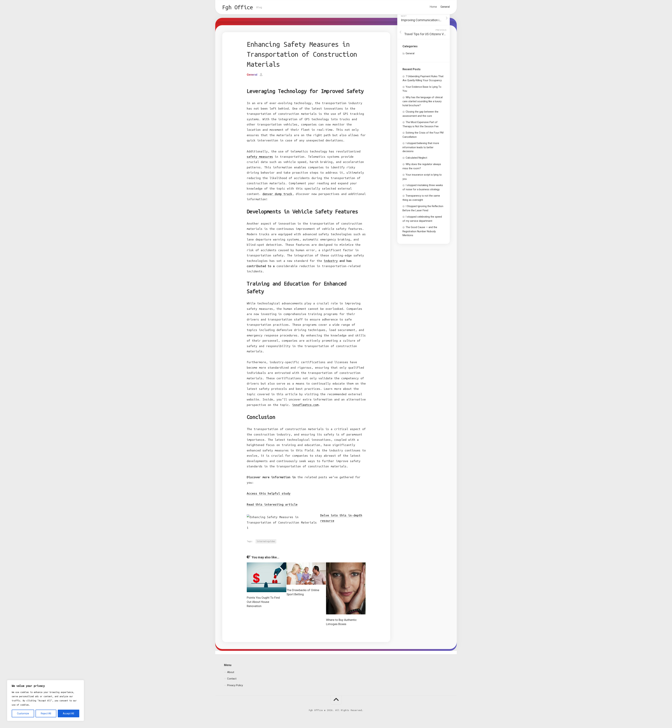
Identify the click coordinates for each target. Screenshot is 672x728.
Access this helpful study (268, 493)
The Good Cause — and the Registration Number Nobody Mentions (419, 231)
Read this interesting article (272, 504)
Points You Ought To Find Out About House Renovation (263, 602)
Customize (23, 713)
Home (433, 6)
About (230, 672)
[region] (45, 700)
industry (331, 260)
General (445, 6)
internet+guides (266, 541)
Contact (231, 678)
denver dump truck (277, 194)
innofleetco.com (305, 404)
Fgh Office (237, 7)
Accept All (68, 713)
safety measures (260, 156)
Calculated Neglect (416, 157)
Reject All (46, 713)
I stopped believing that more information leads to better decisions (420, 147)
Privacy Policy (235, 685)
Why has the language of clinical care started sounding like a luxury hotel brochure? (422, 101)
